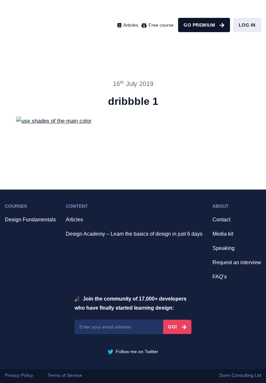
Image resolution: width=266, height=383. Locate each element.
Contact (221, 219)
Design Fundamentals (30, 219)
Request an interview (236, 262)
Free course (160, 25)
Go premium (200, 25)
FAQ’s (219, 276)
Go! (173, 326)
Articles (130, 25)
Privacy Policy (19, 375)
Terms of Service (65, 375)
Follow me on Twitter (136, 351)
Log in (247, 25)
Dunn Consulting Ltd (240, 375)
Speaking (223, 248)
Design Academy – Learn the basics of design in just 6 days (134, 234)
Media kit (222, 234)
